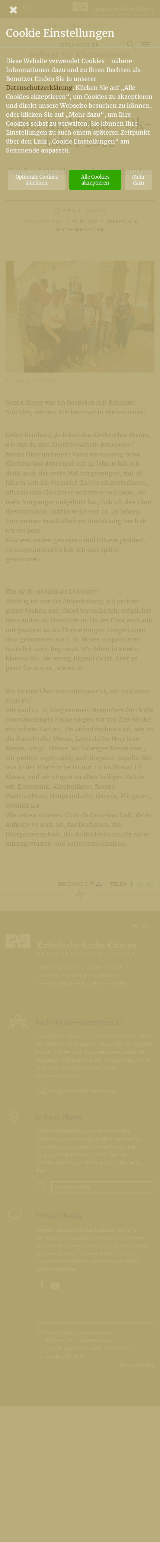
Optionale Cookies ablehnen (37, 180)
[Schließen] (80, 9)
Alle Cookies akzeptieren (95, 180)
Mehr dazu (138, 180)
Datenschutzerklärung (39, 87)
